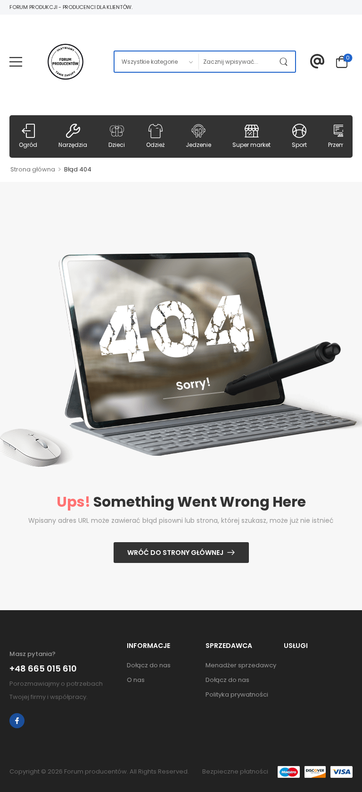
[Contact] (317, 61)
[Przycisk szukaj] (285, 61)
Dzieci (116, 145)
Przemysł (340, 145)
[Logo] (65, 62)
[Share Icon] (17, 720)
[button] (15, 61)
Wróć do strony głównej (175, 552)
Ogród (28, 145)
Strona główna (32, 169)
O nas (136, 679)
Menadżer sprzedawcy (240, 665)
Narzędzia (72, 145)
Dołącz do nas (149, 665)
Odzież (155, 145)
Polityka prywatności (237, 694)
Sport (299, 145)
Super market (251, 145)
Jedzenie (198, 145)
